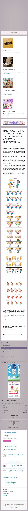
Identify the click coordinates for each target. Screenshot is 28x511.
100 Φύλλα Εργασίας (9, 480)
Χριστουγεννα (6, 351)
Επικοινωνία (7, 485)
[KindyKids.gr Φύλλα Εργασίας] (14, 122)
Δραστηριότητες (6, 345)
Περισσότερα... (10, 94)
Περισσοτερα (7, 440)
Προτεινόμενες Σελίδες (10, 483)
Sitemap (5, 495)
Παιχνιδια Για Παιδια (7, 349)
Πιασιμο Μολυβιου (11, 449)
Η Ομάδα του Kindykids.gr (10, 482)
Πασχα (4, 353)
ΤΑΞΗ (21, 146)
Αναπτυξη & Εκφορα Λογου (15, 454)
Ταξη (4, 347)
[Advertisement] (14, 15)
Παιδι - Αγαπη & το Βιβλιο (16, 470)
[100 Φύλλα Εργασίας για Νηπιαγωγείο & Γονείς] (14, 372)
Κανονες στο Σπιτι (16, 465)
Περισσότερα (17, 52)
